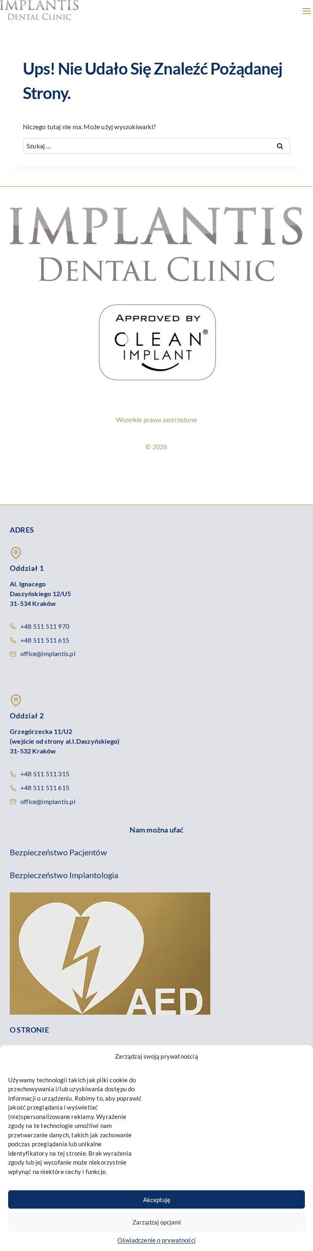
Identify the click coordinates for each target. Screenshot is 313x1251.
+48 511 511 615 (44, 640)
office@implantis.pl (47, 653)
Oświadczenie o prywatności (156, 1240)
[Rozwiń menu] (305, 12)
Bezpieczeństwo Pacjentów (58, 852)
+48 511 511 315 (44, 773)
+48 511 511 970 (44, 626)
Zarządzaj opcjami (156, 1222)
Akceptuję (156, 1199)
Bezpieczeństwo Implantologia (64, 875)
